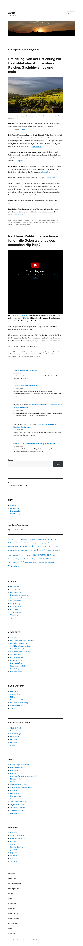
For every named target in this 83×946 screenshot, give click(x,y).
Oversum (15, 555)
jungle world (14, 853)
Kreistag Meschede (30, 550)
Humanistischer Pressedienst (19, 595)
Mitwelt (12, 782)
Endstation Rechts (16, 592)
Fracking (41, 543)
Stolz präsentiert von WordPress (30, 940)
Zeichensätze (14, 813)
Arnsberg (24, 539)
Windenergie (51, 562)
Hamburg (41, 352)
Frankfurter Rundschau (17, 838)
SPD (22, 562)
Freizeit (10, 893)
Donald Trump (31, 222)
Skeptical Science (15, 796)
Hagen (45, 543)
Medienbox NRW (16, 779)
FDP (25, 543)
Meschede (41, 550)
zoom (12, 12)
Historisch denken (16, 660)
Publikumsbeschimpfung (15, 356)
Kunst (51, 352)
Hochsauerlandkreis (28, 546)
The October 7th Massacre (18, 802)
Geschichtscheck (15, 654)
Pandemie (22, 555)
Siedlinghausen (13, 562)
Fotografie (35, 543)
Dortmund (19, 543)
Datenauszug (13, 913)
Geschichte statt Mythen (18, 649)
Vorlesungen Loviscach (17, 807)
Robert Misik (14, 609)
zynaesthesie (42, 195)
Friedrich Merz (44, 222)
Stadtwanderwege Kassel (18, 799)
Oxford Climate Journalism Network (21, 787)
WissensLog (14, 615)
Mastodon (11, 933)
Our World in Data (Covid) (18, 784)
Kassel (56, 547)
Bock (15, 385)
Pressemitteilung (41, 555)
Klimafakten (14, 770)
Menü (70, 13)
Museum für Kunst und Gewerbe (35, 354)
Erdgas (37, 222)
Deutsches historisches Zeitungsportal (22, 640)
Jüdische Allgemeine (16, 847)
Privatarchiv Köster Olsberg (19, 702)
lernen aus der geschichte (18, 666)
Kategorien (11, 483)
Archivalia (13, 637)
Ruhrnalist (13, 742)
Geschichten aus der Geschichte (20, 652)
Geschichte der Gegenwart (18, 643)
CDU (33, 540)
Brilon (29, 540)
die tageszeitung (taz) (17, 835)
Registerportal (14, 793)
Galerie (10, 898)
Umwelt (58, 220)
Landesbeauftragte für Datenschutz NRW (23, 776)
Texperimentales (15, 612)
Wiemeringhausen (43, 562)
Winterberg (13, 566)
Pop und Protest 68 (20, 315)
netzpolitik (20, 160)
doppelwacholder (15, 694)
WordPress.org (15, 514)
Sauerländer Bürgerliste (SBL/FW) (34, 559)
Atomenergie (12, 222)
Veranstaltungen (14, 923)
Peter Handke (50, 354)
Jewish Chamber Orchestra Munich (21, 598)
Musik (55, 352)
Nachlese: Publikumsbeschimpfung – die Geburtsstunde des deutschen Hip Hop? (33, 240)
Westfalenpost (33, 562)
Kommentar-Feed (15, 511)
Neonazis (52, 222)
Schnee (52, 559)
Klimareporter (14, 773)
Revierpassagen (15, 736)
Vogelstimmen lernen (17, 804)
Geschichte (34, 352)
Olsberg (57, 550)
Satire (53, 220)
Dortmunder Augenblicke (18, 731)
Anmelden (13, 505)
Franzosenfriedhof (14, 883)
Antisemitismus (16, 540)
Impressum (12, 903)
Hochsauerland (13, 546)
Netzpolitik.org (15, 603)
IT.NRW (44, 547)
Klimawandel (21, 550)
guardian (13, 841)
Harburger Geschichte (17, 657)
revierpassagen (19, 215)
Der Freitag (14, 833)
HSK (39, 546)
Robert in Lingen (15, 606)
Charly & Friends (15, 728)
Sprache (60, 352)
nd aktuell (13, 858)
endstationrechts (37, 146)
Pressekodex (14, 790)
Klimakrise (26, 220)
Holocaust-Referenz (16, 663)
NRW (53, 550)
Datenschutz (12, 908)
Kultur (31, 220)
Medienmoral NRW (16, 601)
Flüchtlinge (29, 543)
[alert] (35, 530)
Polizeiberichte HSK (16, 700)
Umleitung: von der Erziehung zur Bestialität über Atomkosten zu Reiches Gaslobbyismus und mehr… (34, 65)
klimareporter (51, 178)
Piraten (28, 555)
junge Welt (13, 850)
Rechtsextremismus (45, 220)
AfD (9, 539)
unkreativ (11, 203)
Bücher (29, 352)
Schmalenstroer (15, 708)
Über (10, 928)
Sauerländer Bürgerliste (15, 559)
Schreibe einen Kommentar (22, 224)
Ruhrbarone (14, 739)
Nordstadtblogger (15, 734)
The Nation (14, 861)
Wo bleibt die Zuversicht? (28, 370)
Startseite (11, 873)
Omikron (10, 555)
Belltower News (15, 586)
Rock (53, 555)
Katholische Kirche (12, 550)
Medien (36, 220)
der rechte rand (15, 589)
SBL (47, 559)
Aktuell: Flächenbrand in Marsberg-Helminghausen (37, 443)
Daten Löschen (13, 918)
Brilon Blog (14, 691)
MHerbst (13, 697)
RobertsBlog (46, 172)
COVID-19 (52, 539)
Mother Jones (14, 855)
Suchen (10, 460)
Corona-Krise (41, 539)
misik (23, 129)
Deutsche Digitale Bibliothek (19, 765)
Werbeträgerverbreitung (17, 810)
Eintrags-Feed (14, 508)
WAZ (26, 562)
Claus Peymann (21, 222)
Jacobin (12, 844)
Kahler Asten (50, 546)
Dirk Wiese (11, 543)
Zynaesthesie (14, 618)
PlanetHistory (14, 669)
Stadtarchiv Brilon (16, 671)
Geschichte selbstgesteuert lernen (20, 646)
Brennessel (12, 878)
